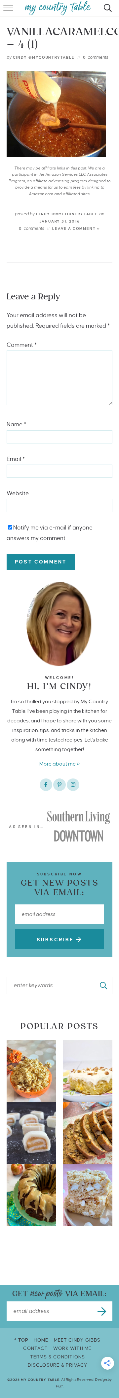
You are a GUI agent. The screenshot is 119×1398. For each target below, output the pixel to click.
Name (16, 424)
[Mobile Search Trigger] (106, 11)
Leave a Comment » (76, 228)
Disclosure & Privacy (58, 1365)
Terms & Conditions (57, 1356)
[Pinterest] (59, 784)
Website (18, 493)
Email (16, 459)
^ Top (21, 1340)
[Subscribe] (102, 1311)
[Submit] (104, 985)
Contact (35, 1348)
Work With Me (72, 1348)
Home (41, 1340)
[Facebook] (46, 784)
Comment (22, 345)
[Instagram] (73, 784)
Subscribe (56, 939)
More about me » (59, 764)
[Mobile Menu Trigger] (9, 11)
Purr (59, 1386)
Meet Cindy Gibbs (77, 1340)
